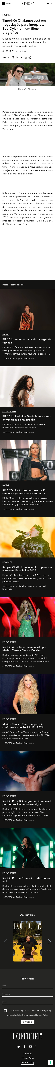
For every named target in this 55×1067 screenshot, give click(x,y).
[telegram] (30, 57)
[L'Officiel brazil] (27, 4)
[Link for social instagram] (30, 1047)
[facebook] (9, 57)
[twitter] (21, 57)
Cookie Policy (27, 1062)
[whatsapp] (26, 57)
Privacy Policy (42, 1015)
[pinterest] (13, 57)
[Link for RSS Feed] (36, 1047)
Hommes (7, 14)
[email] (4, 57)
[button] (49, 942)
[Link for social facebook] (24, 1047)
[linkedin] (17, 57)
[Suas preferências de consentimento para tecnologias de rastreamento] (50, 1062)
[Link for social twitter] (18, 1047)
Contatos (27, 1053)
